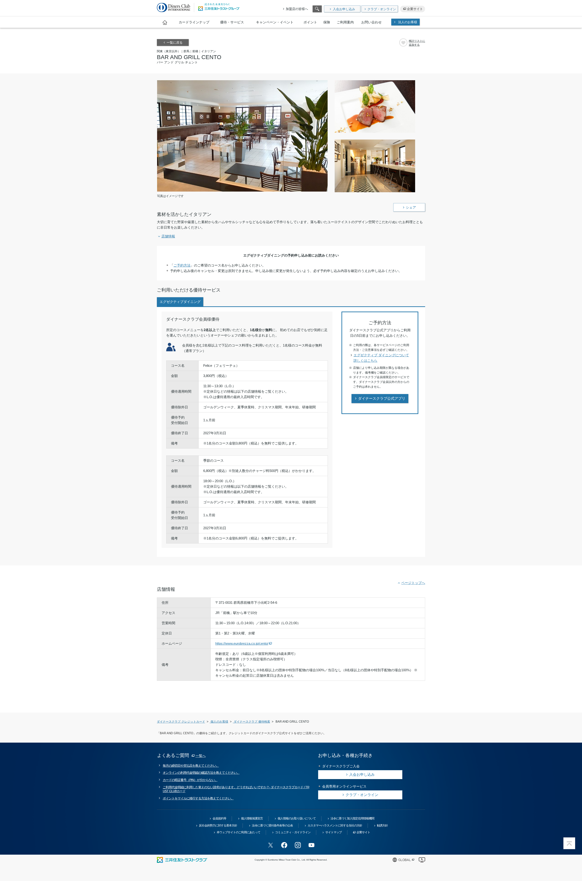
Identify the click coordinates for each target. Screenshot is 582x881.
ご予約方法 (182, 265)
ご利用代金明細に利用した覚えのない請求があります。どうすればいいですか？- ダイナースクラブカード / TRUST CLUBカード (236, 789)
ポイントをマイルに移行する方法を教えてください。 (198, 798)
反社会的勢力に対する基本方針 (218, 825)
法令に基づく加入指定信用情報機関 (352, 818)
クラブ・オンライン (381, 9)
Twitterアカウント (270, 845)
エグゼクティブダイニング (180, 302)
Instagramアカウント (297, 845)
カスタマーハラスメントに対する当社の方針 (335, 825)
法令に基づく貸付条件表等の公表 (272, 825)
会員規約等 (219, 818)
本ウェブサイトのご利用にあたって (238, 832)
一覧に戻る (175, 42)
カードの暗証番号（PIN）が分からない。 (190, 780)
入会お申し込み (344, 9)
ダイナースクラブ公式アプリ (381, 398)
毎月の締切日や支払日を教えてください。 (191, 765)
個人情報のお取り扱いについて (297, 818)
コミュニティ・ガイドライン (293, 832)
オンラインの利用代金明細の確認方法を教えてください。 (201, 772)
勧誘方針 (382, 825)
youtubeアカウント (311, 845)
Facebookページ (284, 845)
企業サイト (415, 9)
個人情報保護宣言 (252, 818)
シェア (411, 207)
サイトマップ (333, 832)
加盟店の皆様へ (297, 9)
